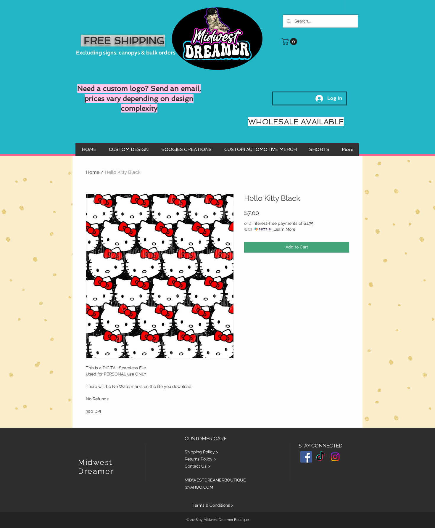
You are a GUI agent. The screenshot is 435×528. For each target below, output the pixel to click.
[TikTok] (320, 457)
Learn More (284, 229)
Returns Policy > (200, 459)
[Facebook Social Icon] (306, 457)
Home (92, 172)
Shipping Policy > (201, 452)
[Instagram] (335, 457)
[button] (290, 41)
